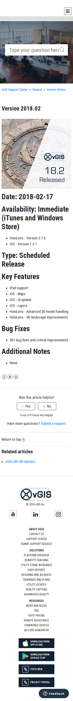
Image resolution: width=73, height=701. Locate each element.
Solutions (36, 550)
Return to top (11, 439)
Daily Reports (36, 570)
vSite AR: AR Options (20, 461)
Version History (56, 90)
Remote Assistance (36, 620)
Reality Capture (36, 589)
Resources (36, 600)
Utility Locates (36, 584)
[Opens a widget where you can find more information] (54, 694)
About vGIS (36, 529)
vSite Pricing (36, 615)
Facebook (4, 376)
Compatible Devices (36, 625)
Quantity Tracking (36, 560)
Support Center (36, 539)
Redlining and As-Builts (36, 574)
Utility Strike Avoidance (36, 565)
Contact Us (36, 534)
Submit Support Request (36, 543)
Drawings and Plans (36, 579)
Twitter (10, 376)
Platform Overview (36, 555)
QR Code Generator (36, 630)
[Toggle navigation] (67, 11)
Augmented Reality (36, 594)
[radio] (26, 406)
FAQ (36, 610)
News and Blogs (36, 605)
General (37, 90)
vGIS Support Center (15, 90)
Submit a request (53, 423)
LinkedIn (15, 376)
